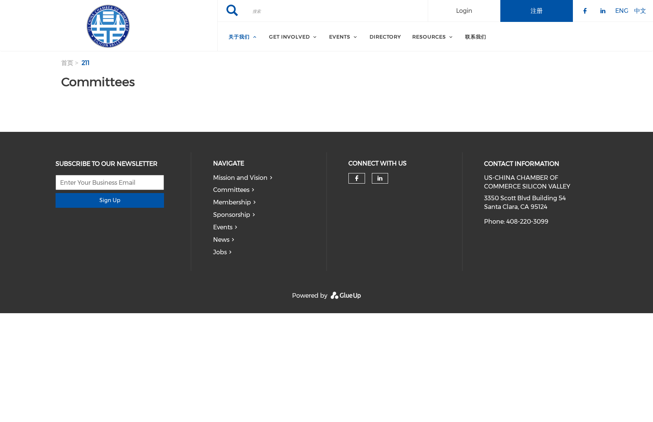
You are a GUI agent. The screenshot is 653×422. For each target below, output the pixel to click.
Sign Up (109, 200)
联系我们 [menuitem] (475, 37)
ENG (621, 10)
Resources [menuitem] (429, 37)
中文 (640, 10)
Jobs (220, 252)
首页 (67, 62)
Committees (231, 189)
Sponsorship (231, 214)
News (221, 239)
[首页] (109, 25)
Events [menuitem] (339, 37)
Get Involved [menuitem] (289, 37)
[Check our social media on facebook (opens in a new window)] (357, 178)
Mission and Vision (240, 177)
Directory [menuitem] (385, 37)
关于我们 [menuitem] (239, 37)
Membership (232, 202)
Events (222, 227)
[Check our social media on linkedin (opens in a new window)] (380, 178)
